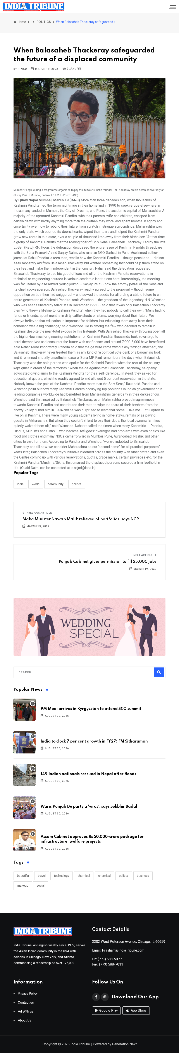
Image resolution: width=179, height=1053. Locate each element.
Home (21, 22)
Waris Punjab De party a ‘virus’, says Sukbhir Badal (89, 807)
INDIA (20, 484)
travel (42, 875)
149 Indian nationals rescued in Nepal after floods (88, 774)
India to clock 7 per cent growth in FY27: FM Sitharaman (94, 741)
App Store (138, 1010)
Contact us (26, 1002)
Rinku (22, 68)
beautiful (23, 875)
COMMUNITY (56, 484)
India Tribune (80, 1044)
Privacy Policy (28, 993)
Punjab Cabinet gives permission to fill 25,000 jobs (108, 562)
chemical (83, 875)
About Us (24, 1020)
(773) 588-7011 (111, 964)
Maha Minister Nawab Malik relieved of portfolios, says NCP (80, 519)
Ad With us (25, 1011)
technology (61, 875)
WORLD (36, 484)
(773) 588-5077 (110, 959)
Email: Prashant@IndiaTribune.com (118, 950)
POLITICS (43, 22)
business (143, 875)
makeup (22, 885)
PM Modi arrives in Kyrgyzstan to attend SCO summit (91, 709)
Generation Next (124, 1044)
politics (124, 875)
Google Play (108, 1010)
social (41, 885)
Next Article (143, 555)
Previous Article (39, 512)
